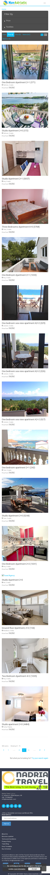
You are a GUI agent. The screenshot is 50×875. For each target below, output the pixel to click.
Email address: (6, 815)
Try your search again (40, 758)
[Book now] (25, 575)
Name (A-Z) (26, 34)
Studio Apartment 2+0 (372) (15, 130)
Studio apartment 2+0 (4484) (15, 724)
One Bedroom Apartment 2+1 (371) (18, 82)
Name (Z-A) (6, 39)
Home (4, 9)
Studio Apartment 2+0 (12, 580)
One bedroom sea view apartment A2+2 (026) (23, 371)
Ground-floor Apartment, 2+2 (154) (18, 628)
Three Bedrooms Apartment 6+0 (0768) (21, 226)
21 (40, 750)
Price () (10, 34)
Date (4, 34)
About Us (5, 834)
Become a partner (7, 836)
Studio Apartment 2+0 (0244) (16, 515)
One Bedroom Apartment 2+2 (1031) (19, 564)
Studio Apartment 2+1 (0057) (16, 178)
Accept (34, 869)
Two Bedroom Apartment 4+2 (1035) (19, 676)
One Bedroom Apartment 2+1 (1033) (19, 275)
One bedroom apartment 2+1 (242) (18, 467)
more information (19, 869)
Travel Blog (5, 844)
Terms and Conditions (9, 839)
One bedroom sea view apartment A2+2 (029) (23, 323)
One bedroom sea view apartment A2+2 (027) (23, 419)
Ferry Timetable (7, 846)
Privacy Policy (6, 841)
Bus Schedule (6, 849)
